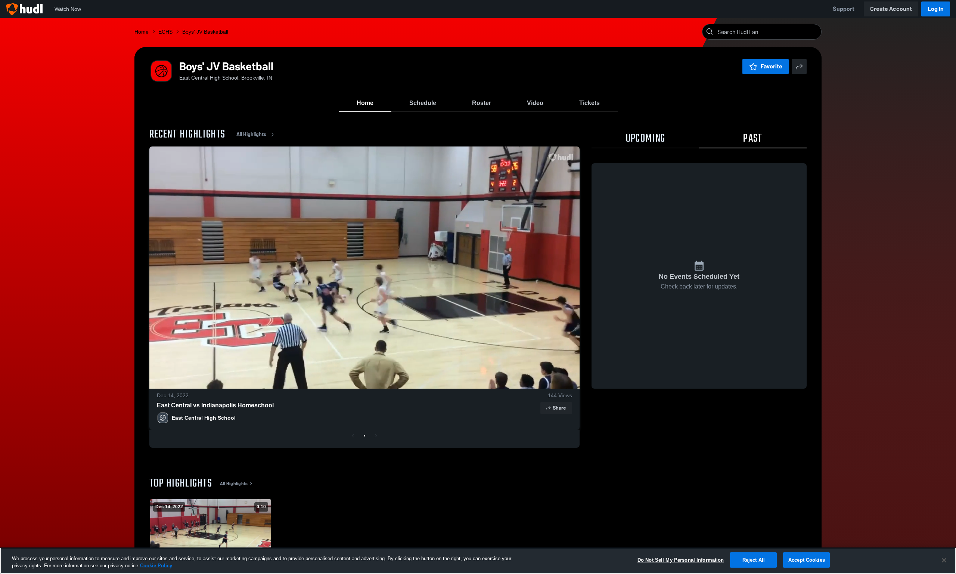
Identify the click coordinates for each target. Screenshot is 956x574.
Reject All (753, 560)
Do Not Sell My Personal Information (680, 560)
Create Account (891, 9)
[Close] (944, 560)
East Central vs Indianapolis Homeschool (215, 405)
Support (843, 9)
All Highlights (251, 134)
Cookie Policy (156, 566)
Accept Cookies (806, 560)
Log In (936, 9)
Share (559, 408)
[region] (478, 560)
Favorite (771, 66)
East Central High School (204, 418)
